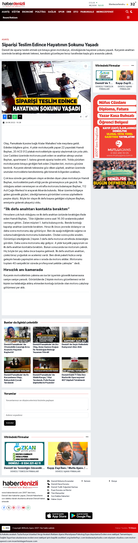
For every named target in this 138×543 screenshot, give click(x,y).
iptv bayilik (52, 538)
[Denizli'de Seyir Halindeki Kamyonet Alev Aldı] (75, 334)
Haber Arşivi (56, 499)
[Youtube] (23, 508)
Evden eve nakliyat (110, 534)
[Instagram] (18, 508)
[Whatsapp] (28, 508)
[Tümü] (87, 437)
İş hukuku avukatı (8, 534)
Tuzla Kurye (22, 534)
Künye (114, 481)
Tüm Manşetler (57, 493)
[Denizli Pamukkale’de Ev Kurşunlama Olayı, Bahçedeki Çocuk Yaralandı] (17, 365)
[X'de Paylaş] (9, 117)
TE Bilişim (132, 528)
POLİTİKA (40, 12)
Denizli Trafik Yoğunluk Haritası (64, 487)
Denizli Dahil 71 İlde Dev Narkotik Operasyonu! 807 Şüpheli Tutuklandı (74, 377)
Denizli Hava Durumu (60, 484)
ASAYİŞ (6, 12)
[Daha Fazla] (20, 117)
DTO (75, 12)
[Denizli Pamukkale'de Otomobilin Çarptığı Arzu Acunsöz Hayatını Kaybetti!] (17, 334)
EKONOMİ (27, 12)
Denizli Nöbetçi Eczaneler (62, 481)
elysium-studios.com (118, 538)
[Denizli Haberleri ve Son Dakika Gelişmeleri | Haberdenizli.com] (13, 4)
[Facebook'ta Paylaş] (5, 117)
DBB (69, 12)
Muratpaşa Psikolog (75, 534)
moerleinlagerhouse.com (24, 541)
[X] (9, 508)
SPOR (61, 12)
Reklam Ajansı (57, 534)
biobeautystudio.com (97, 538)
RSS (7, 528)
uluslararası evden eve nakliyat (31, 538)
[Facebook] (4, 508)
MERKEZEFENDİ (104, 12)
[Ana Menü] (128, 18)
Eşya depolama (92, 534)
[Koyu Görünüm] (131, 12)
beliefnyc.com (78, 538)
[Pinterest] (13, 508)
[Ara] (127, 12)
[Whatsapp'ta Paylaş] (14, 117)
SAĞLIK (52, 12)
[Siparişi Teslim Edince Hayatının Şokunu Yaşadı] (46, 87)
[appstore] (57, 515)
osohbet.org (64, 538)
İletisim (87, 481)
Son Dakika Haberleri (60, 496)
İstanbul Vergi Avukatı (39, 534)
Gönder (10, 423)
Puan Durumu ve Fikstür (61, 490)
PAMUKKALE (87, 12)
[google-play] (81, 515)
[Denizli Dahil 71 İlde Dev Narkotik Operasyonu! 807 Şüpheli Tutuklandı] (75, 365)
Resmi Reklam (10, 18)
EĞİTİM (16, 12)
